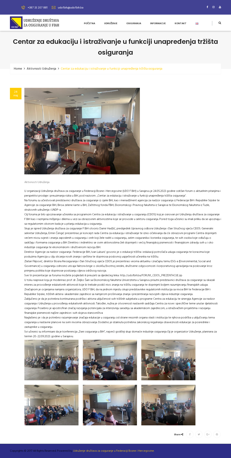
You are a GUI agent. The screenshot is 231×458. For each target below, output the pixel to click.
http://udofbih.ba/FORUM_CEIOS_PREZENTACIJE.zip (151, 275)
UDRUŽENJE (110, 24)
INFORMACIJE (158, 24)
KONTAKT (180, 24)
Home (18, 68)
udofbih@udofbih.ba (70, 7)
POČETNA (89, 24)
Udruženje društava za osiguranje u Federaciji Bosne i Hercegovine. (113, 451)
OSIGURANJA (133, 24)
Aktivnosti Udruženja (41, 68)
